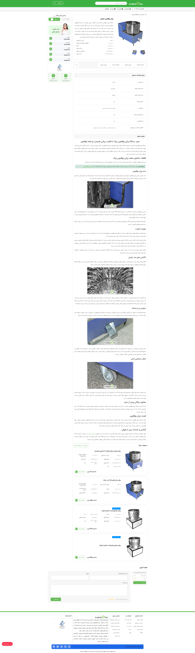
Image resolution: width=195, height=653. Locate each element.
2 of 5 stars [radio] (112, 599)
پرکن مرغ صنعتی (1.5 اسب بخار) (112, 480)
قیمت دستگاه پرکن (88, 166)
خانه (145, 14)
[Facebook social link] (69, 646)
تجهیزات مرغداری (77, 445)
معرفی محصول (128, 65)
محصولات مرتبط (115, 65)
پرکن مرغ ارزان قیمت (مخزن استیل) (111, 511)
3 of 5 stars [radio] (111, 599)
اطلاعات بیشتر (81, 472)
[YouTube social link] (57, 646)
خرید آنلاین (56, 19)
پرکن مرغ (142, 14)
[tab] (140, 65)
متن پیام (124, 583)
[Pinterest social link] (53, 646)
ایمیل (87, 573)
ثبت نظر (143, 582)
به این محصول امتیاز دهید (121, 599)
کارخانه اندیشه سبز (91, 434)
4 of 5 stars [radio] (110, 599)
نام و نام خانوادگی (123, 573)
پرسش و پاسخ (104, 65)
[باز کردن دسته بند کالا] (135, 9)
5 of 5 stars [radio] (108, 599)
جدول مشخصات (140, 65)
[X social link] (65, 646)
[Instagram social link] (61, 646)
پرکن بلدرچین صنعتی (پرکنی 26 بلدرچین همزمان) (108, 451)
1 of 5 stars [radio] (113, 599)
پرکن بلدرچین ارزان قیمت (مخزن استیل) (110, 545)
